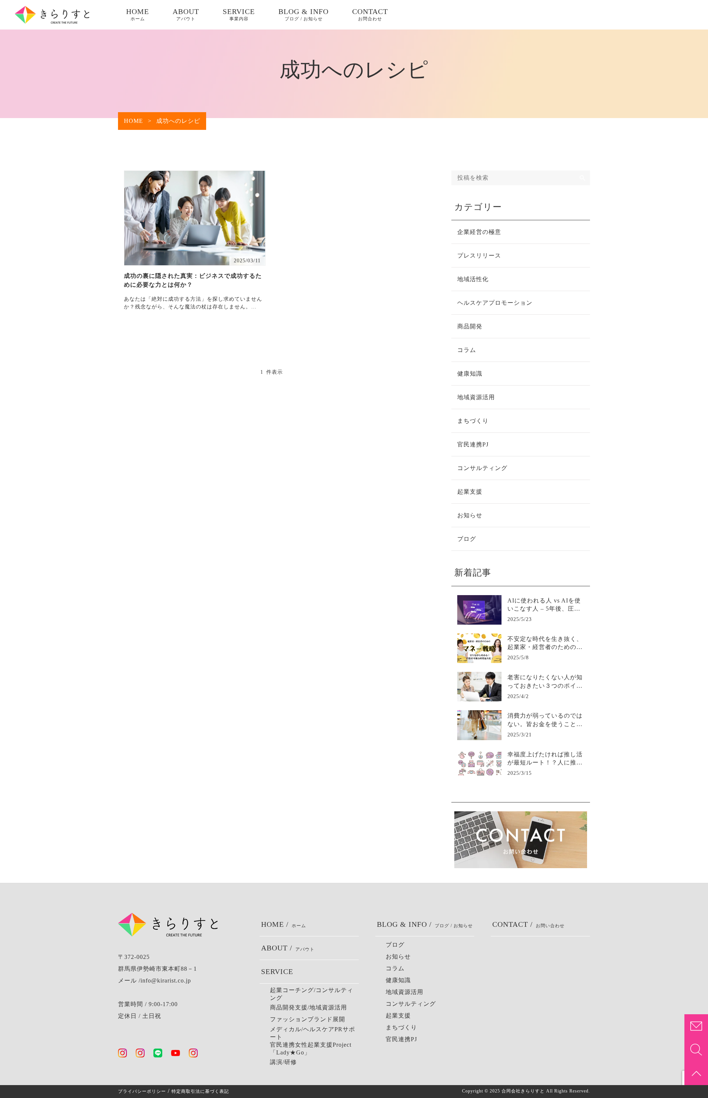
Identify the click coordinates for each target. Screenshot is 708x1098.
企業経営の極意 (479, 232)
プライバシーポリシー (142, 1091)
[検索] (582, 177)
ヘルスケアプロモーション (494, 303)
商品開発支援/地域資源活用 (308, 1007)
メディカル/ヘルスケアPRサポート (312, 1033)
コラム (466, 350)
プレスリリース (479, 255)
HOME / (283, 924)
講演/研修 (283, 1062)
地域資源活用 (476, 397)
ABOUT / (288, 948)
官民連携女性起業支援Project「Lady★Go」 (310, 1049)
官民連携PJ (473, 444)
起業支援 (469, 491)
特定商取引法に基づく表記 (200, 1091)
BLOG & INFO (303, 14)
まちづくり (473, 421)
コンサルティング (482, 468)
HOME (137, 14)
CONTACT (370, 14)
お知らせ (469, 515)
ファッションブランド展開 (307, 1019)
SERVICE (239, 14)
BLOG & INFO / (425, 924)
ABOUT (186, 14)
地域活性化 (473, 279)
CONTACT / (528, 924)
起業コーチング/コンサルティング (311, 994)
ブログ (466, 539)
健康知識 (469, 373)
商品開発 (469, 326)
